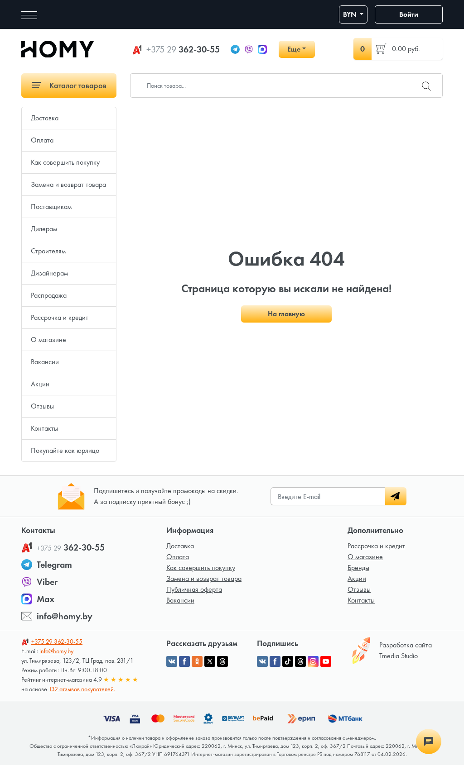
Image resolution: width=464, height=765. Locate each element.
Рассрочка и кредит (59, 317)
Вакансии (45, 361)
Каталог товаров (77, 85)
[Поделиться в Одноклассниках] (197, 661)
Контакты (44, 428)
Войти (408, 14)
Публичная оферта (194, 589)
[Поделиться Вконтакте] (171, 661)
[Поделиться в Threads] (222, 661)
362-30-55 (183, 49)
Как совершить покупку (65, 162)
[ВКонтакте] (262, 661)
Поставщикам (51, 206)
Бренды (358, 567)
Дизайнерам (49, 273)
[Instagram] (313, 661)
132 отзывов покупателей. (81, 689)
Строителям (48, 251)
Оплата (42, 140)
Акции (40, 384)
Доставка (44, 118)
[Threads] (300, 661)
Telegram (54, 564)
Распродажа (49, 295)
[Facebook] (275, 661)
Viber (47, 582)
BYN (350, 14)
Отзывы (42, 406)
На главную (286, 313)
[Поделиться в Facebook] (184, 661)
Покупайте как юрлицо (65, 450)
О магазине (48, 339)
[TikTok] (287, 661)
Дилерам (44, 228)
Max (45, 599)
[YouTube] (325, 661)
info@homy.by (64, 616)
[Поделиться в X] (209, 661)
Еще (293, 49)
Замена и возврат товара (68, 184)
